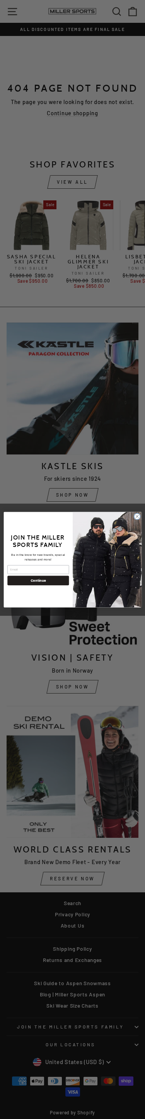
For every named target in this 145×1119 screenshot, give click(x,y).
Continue (38, 580)
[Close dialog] (137, 516)
